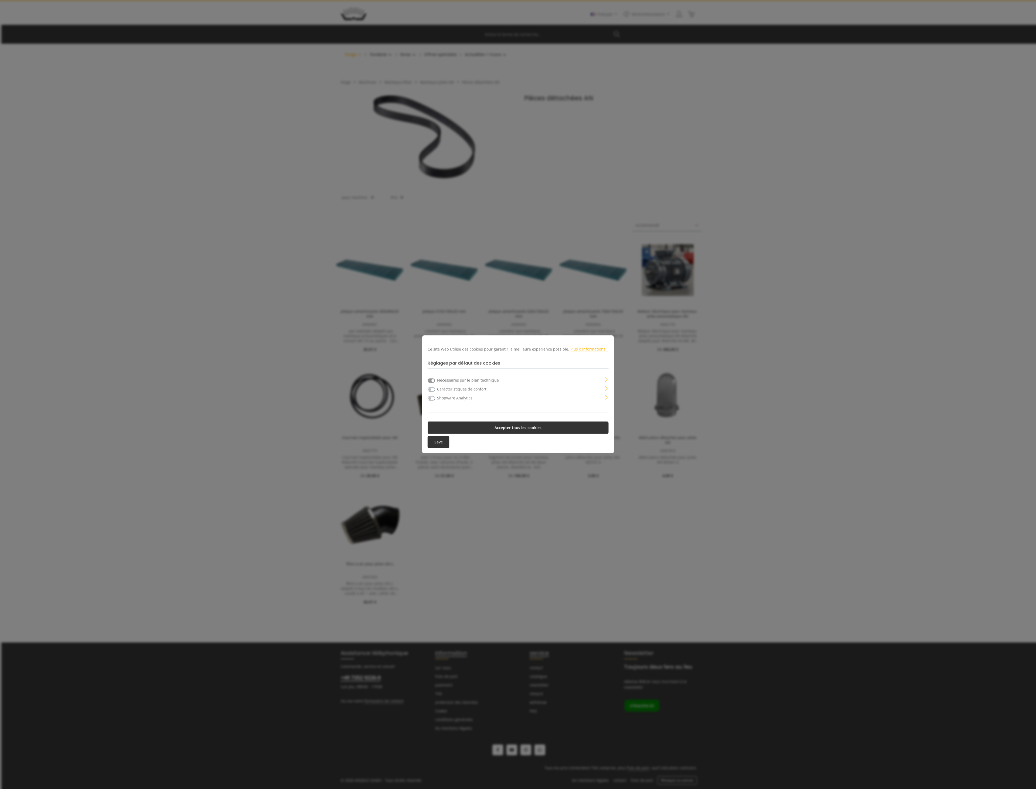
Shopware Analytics (454, 398)
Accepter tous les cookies (518, 427)
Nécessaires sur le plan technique (468, 380)
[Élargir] (606, 379)
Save (438, 442)
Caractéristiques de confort (461, 389)
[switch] (431, 389)
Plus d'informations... (589, 349)
